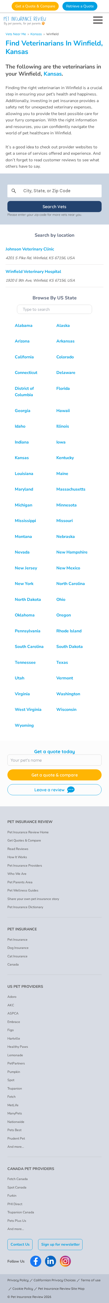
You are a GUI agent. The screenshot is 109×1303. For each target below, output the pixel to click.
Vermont (64, 678)
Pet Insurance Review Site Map (61, 1289)
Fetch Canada (17, 1179)
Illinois (62, 426)
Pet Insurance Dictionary (25, 907)
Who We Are (16, 874)
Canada (13, 964)
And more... (15, 1147)
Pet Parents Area (20, 882)
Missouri (64, 521)
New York (24, 584)
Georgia (22, 411)
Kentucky (65, 458)
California (24, 357)
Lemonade (15, 1055)
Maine (62, 474)
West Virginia (28, 709)
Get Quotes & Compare (24, 840)
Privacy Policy (18, 1280)
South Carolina (29, 647)
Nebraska (65, 537)
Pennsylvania (27, 631)
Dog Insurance (18, 948)
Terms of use (91, 1280)
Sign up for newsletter (60, 1244)
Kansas (36, 34)
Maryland (24, 489)
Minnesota (66, 505)
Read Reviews (17, 849)
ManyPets (14, 1113)
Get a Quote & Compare (35, 6)
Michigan (23, 505)
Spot (10, 1080)
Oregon (63, 615)
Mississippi (25, 521)
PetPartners (16, 1063)
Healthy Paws (17, 1047)
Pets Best (14, 1130)
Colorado (65, 357)
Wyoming (24, 725)
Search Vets (54, 206)
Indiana (22, 442)
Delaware (65, 373)
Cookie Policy (22, 1289)
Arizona (22, 341)
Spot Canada (16, 1187)
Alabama (24, 325)
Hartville (13, 1038)
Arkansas (65, 341)
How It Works (17, 857)
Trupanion (14, 1088)
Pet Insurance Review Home (28, 832)
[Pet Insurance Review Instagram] (65, 1261)
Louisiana (24, 474)
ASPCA (13, 1013)
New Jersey (26, 568)
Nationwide (15, 1122)
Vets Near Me (16, 34)
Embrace (13, 1022)
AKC (10, 1005)
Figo (10, 1030)
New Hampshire (72, 552)
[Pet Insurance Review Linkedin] (50, 1261)
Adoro (11, 997)
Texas (62, 662)
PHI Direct (14, 1204)
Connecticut (26, 373)
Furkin (11, 1196)
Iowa (61, 442)
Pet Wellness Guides (22, 890)
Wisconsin (66, 709)
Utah (19, 678)
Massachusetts (70, 489)
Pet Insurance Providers (24, 865)
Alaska (63, 325)
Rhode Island (68, 631)
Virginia (22, 694)
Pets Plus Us (16, 1221)
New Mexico (68, 568)
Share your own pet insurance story (33, 899)
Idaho (20, 426)
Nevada (22, 552)
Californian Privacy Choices (55, 1280)
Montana (23, 537)
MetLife (13, 1105)
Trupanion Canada (20, 1212)
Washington (68, 694)
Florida (63, 388)
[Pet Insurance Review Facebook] (35, 1261)
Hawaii (63, 411)
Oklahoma (25, 615)
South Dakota (69, 647)
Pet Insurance (17, 940)
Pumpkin (13, 1072)
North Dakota (28, 599)
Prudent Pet (16, 1138)
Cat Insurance (17, 956)
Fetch (11, 1097)
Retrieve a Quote (80, 6)
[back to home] (54, 21)
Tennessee (25, 662)
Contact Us (20, 1244)
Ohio (60, 599)
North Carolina (70, 584)
